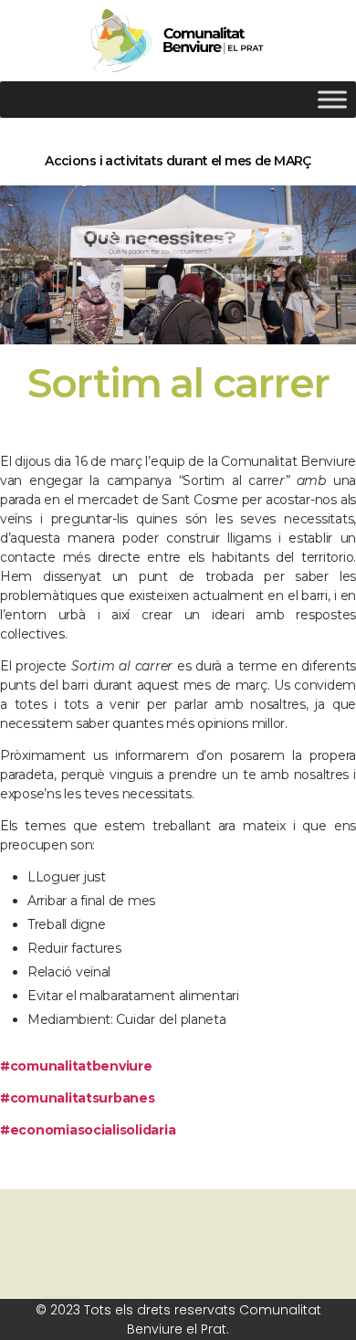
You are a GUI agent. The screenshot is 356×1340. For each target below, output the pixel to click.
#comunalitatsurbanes (77, 1098)
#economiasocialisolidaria (87, 1130)
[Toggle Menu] (332, 99)
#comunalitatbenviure (76, 1066)
